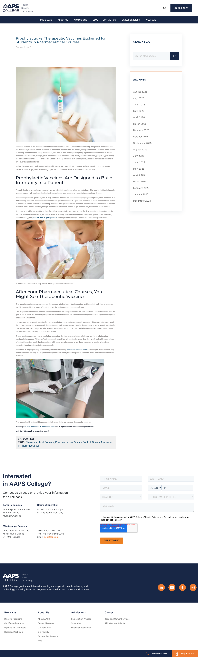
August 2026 (140, 91)
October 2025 (141, 136)
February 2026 (141, 130)
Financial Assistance (81, 627)
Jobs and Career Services (117, 619)
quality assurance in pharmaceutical (40, 427)
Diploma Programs (13, 619)
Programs (46, 20)
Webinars (151, 20)
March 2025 (140, 181)
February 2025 (141, 188)
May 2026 (138, 110)
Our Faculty (43, 632)
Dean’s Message (46, 623)
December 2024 (142, 200)
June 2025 (139, 162)
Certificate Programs (14, 623)
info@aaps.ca (51, 537)
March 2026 (140, 123)
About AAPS (44, 619)
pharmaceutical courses (77, 350)
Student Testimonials (48, 636)
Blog (95, 20)
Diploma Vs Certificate (15, 627)
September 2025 (142, 143)
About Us (63, 20)
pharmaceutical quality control (44, 217)
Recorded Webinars (13, 632)
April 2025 (139, 175)
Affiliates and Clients (115, 623)
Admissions (80, 20)
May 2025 (138, 168)
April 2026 (139, 117)
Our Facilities (44, 627)
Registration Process (81, 619)
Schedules (76, 623)
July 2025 (138, 155)
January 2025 (140, 194)
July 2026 (138, 98)
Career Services (131, 20)
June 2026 (139, 104)
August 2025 (140, 149)
